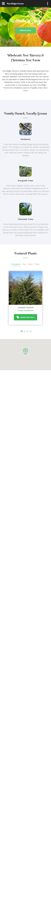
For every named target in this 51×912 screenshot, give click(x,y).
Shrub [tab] (30, 264)
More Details (27, 317)
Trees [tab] (37, 264)
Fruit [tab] (24, 264)
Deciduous (25, 139)
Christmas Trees (25, 219)
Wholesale (25, 30)
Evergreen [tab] (16, 264)
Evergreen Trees (25, 180)
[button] (25, 351)
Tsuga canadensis (25, 310)
